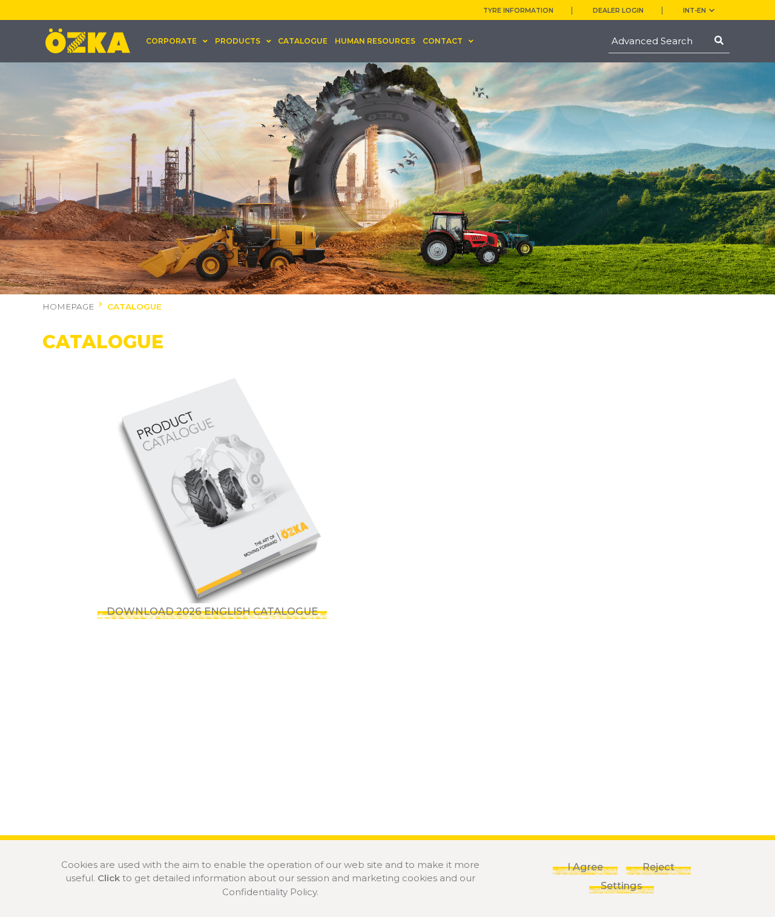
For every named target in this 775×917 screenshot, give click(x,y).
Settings (621, 885)
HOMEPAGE (68, 306)
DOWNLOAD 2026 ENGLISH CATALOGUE (212, 611)
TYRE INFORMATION (518, 11)
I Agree (585, 867)
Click (108, 878)
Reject (658, 867)
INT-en (694, 11)
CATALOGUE (303, 40)
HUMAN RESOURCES (375, 40)
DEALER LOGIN (618, 11)
